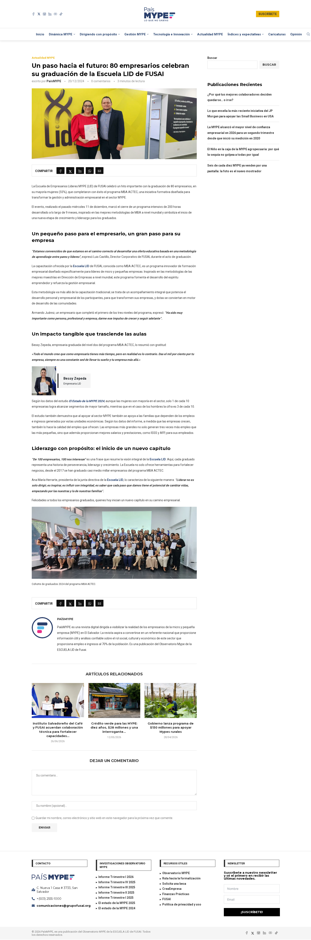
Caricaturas (277, 34)
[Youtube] (55, 14)
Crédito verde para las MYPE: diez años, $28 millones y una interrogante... (114, 728)
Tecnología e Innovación (171, 34)
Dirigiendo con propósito (98, 34)
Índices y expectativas (244, 34)
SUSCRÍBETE (268, 14)
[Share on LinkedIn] (80, 170)
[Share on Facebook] (60, 170)
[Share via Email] (99, 170)
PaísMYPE (54, 81)
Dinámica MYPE (60, 34)
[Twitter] (39, 14)
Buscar (212, 58)
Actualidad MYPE (210, 34)
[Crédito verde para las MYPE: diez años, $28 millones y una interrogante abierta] (114, 700)
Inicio (40, 34)
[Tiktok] (61, 14)
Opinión (296, 34)
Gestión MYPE (135, 34)
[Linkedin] (50, 14)
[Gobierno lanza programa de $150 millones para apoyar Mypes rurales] (170, 700)
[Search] (308, 34)
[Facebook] (33, 14)
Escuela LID (81, 266)
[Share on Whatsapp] (90, 170)
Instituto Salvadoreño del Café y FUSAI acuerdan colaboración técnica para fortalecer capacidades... (58, 730)
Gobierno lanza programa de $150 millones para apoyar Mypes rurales (171, 728)
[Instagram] (44, 14)
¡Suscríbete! (252, 912)
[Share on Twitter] (70, 170)
